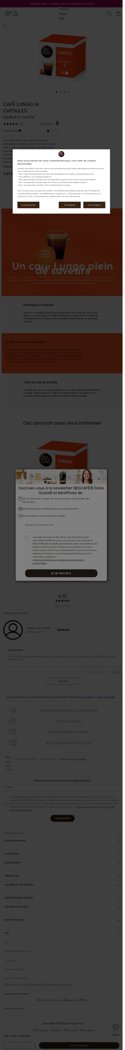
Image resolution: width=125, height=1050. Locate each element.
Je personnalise (28, 205)
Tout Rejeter (70, 205)
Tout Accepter (94, 205)
